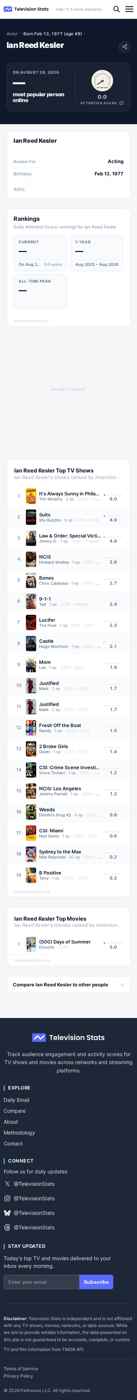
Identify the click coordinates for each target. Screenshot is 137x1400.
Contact (13, 1143)
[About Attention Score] (121, 103)
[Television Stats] (26, 9)
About (11, 1122)
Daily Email (16, 1100)
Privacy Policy (18, 1376)
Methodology (19, 1132)
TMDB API (72, 1349)
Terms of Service (21, 1369)
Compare (15, 1111)
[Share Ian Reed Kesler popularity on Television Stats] (124, 47)
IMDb (19, 189)
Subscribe (96, 1282)
